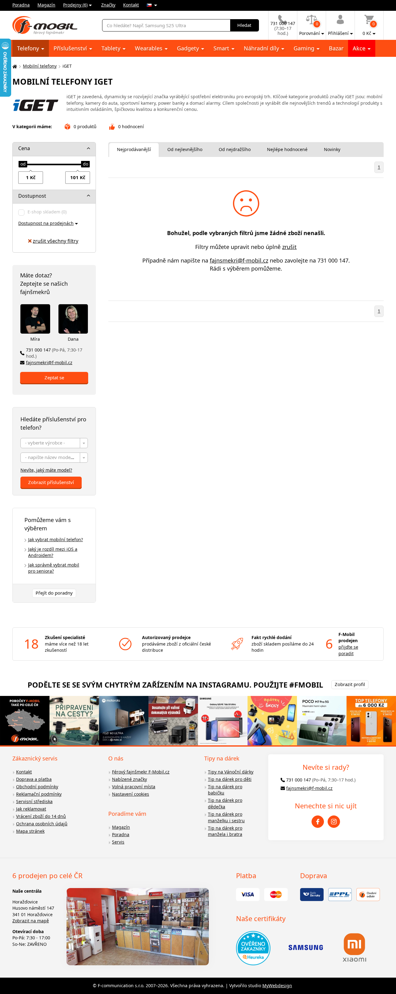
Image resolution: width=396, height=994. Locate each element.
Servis (118, 842)
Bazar (336, 48)
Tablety (111, 48)
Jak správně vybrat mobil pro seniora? (53, 568)
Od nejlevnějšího (184, 149)
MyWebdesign (277, 985)
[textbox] (54, 443)
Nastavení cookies (130, 794)
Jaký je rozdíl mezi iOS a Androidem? (52, 552)
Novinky (332, 149)
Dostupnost (32, 195)
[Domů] (14, 66)
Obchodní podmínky (37, 787)
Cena (24, 148)
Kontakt (131, 5)
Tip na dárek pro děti (230, 779)
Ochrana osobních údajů (41, 824)
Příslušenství (71, 48)
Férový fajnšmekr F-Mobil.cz (141, 772)
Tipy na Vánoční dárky (230, 772)
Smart (222, 48)
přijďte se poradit (348, 650)
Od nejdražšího (235, 149)
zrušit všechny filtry (55, 241)
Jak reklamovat (31, 809)
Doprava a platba (34, 779)
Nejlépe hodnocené (287, 149)
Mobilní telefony (40, 66)
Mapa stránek (30, 831)
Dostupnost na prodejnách (46, 223)
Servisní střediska (34, 801)
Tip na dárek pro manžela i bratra (225, 831)
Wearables (149, 48)
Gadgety (188, 48)
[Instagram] (334, 821)
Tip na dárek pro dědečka (225, 803)
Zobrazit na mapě (30, 921)
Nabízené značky (129, 779)
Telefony (29, 48)
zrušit (289, 247)
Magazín (46, 5)
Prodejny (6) (75, 5)
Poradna (21, 5)
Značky (108, 5)
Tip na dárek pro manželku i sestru (226, 817)
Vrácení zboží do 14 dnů (41, 816)
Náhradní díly (262, 48)
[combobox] (54, 443)
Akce (360, 48)
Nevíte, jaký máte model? (46, 470)
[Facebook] (318, 821)
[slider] (23, 164)
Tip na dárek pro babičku (225, 790)
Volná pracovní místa (133, 787)
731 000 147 (54, 353)
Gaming (305, 48)
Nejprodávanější (134, 149)
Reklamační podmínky (39, 794)
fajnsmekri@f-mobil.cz (49, 362)
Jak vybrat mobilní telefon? (55, 539)
